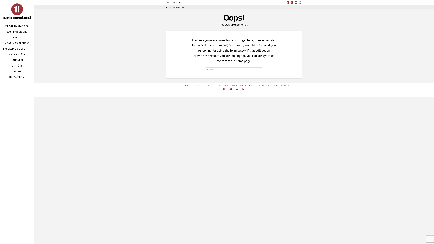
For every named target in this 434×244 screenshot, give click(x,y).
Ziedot (276, 85)
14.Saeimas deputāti (221, 85)
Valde (210, 85)
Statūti (269, 85)
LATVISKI (168, 2)
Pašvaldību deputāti (239, 85)
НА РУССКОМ (176, 2)
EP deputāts (252, 85)
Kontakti (261, 85)
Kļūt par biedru (200, 85)
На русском (284, 85)
